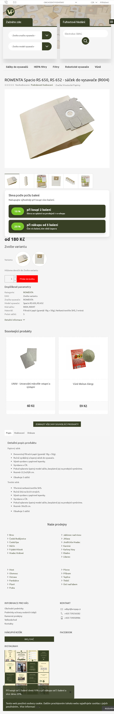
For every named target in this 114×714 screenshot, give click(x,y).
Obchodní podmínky (54, 2)
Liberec (66, 556)
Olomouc (13, 573)
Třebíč (66, 580)
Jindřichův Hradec (71, 542)
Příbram (67, 573)
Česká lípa (14, 542)
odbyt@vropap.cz (72, 609)
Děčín (12, 545)
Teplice (66, 577)
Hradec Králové (16, 553)
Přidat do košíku (27, 279)
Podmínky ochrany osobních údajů (20, 612)
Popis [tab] (8, 432)
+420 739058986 (72, 617)
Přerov (66, 569)
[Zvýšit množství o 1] (15, 277)
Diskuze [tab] (31, 432)
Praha (12, 587)
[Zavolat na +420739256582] (9, 2)
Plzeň (12, 584)
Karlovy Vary (69, 549)
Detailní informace (13, 319)
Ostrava (13, 577)
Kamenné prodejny (13, 616)
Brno (11, 534)
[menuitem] (17, 66)
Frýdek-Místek (16, 549)
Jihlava (66, 538)
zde (37, 706)
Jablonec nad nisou (72, 534)
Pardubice (14, 580)
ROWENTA (28, 292)
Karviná (66, 545)
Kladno (66, 553)
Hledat (85, 41)
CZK (93, 2)
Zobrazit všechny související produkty (57, 424)
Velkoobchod (11, 619)
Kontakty (9, 623)
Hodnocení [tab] (19, 432)
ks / (29, 639)
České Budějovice (17, 538)
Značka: (68, 85)
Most (11, 569)
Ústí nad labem (70, 584)
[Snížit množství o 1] (15, 280)
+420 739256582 (72, 613)
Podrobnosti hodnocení (42, 84)
